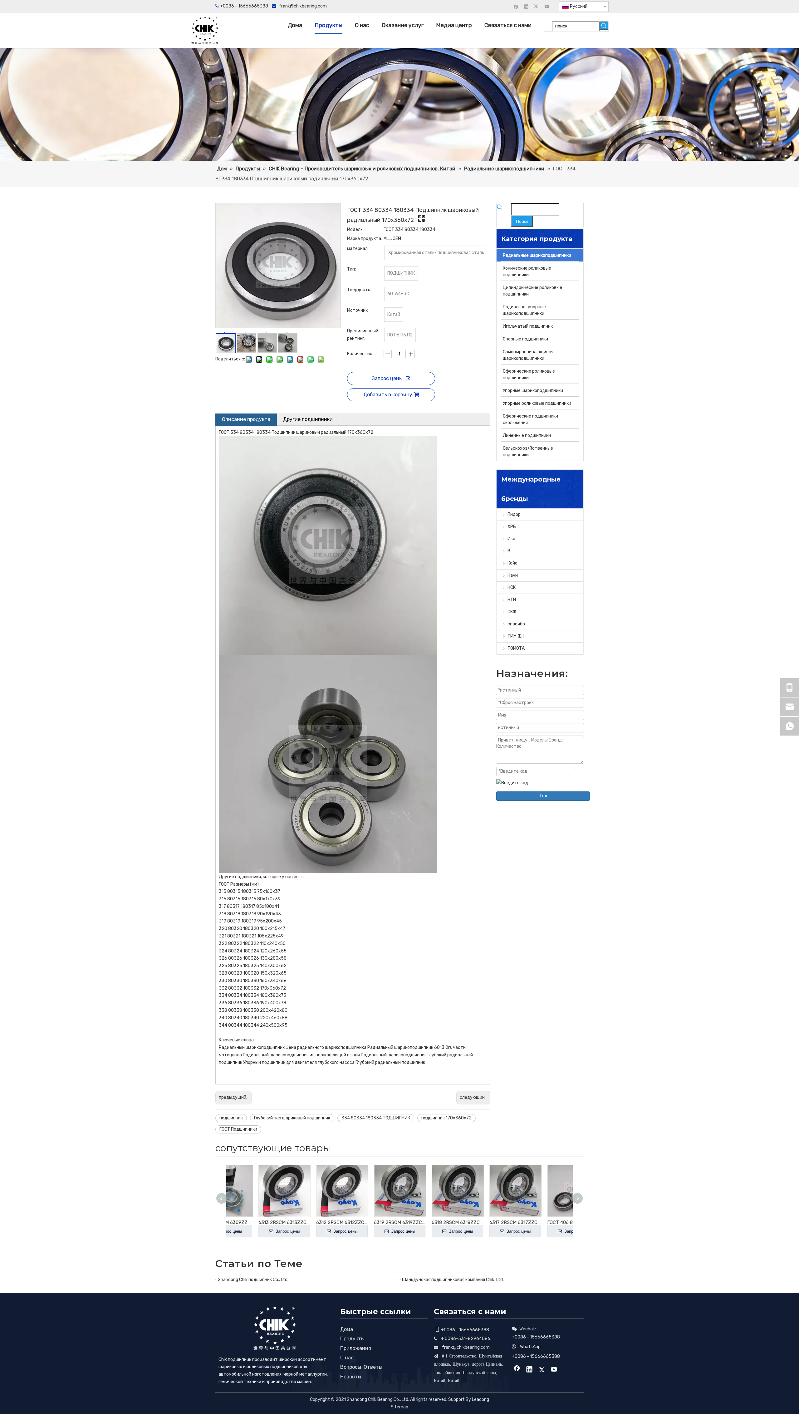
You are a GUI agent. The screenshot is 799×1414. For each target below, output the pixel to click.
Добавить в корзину (387, 395)
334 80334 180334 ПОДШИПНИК (375, 1118)
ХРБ (511, 526)
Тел (543, 796)
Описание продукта (246, 419)
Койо (512, 563)
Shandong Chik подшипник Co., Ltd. (253, 1279)
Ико (511, 538)
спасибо (516, 624)
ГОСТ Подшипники (238, 1129)
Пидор (514, 514)
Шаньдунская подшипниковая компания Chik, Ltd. (453, 1279)
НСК (511, 587)
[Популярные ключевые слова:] (604, 25)
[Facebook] (516, 6)
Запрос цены (387, 378)
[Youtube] (547, 6)
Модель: (355, 229)
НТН (511, 599)
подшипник (231, 1118)
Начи (512, 575)
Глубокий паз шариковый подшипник (292, 1118)
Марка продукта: (364, 238)
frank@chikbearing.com (303, 6)
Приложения (355, 1348)
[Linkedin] (526, 6)
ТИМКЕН (515, 636)
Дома (346, 1329)
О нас (347, 1358)
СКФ (512, 611)
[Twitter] (537, 6)
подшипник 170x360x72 (446, 1118)
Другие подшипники (308, 419)
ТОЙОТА (516, 648)
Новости (350, 1377)
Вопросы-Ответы (361, 1367)
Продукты (352, 1339)
